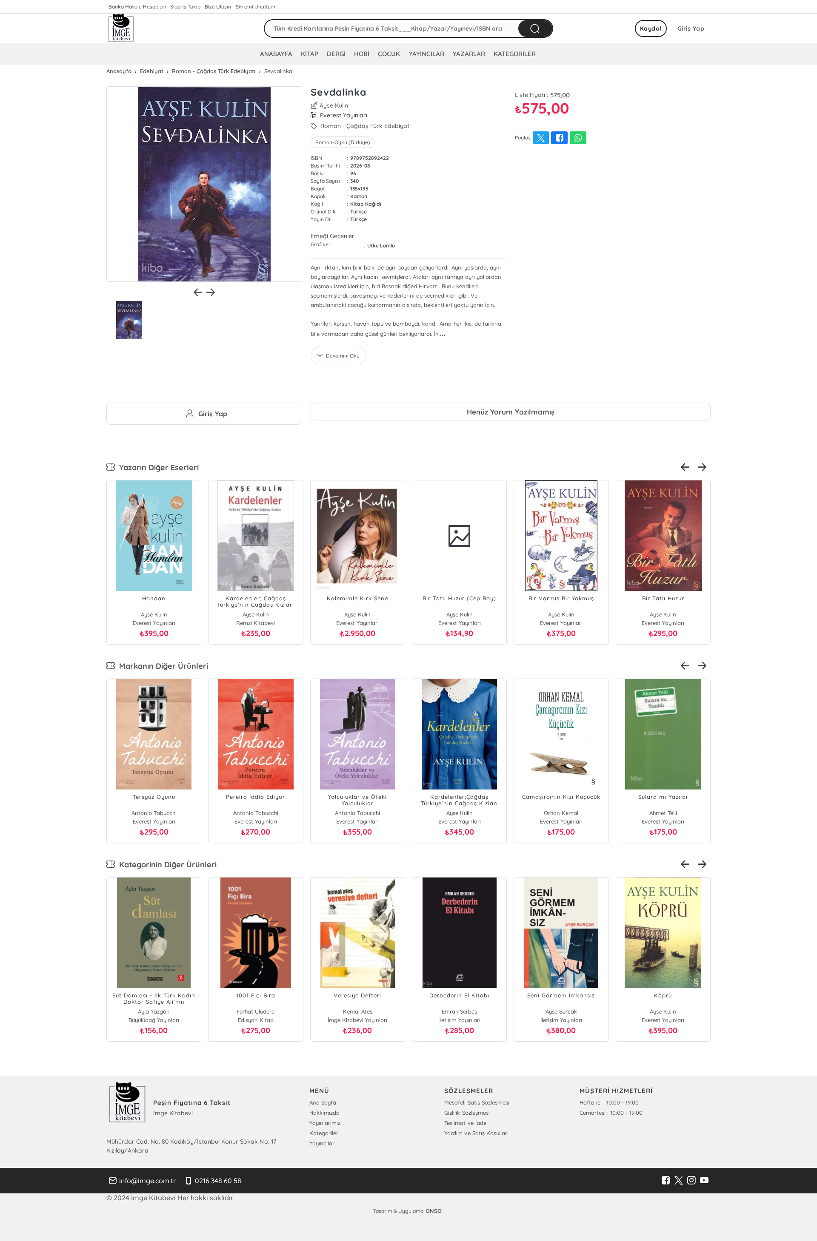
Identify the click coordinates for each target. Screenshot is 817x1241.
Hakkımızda (324, 1112)
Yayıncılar (321, 1143)
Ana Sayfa (322, 1102)
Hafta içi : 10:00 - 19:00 (609, 1102)
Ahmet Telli (663, 812)
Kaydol (651, 28)
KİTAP (309, 54)
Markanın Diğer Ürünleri (161, 666)
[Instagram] (691, 1180)
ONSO (434, 1210)
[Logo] (121, 28)
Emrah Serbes (459, 1011)
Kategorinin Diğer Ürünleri (166, 864)
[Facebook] (666, 1180)
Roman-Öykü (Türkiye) (342, 142)
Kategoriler (323, 1133)
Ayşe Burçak (561, 1011)
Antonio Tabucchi (154, 812)
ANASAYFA (276, 54)
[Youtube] (704, 1180)
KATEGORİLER (515, 54)
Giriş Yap (691, 28)
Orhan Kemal (561, 812)
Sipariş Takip (185, 6)
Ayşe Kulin (334, 105)
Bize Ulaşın (218, 6)
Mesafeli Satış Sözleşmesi (476, 1102)
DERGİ (336, 54)
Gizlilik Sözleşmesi (466, 1112)
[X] (678, 1180)
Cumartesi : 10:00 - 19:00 (611, 1112)
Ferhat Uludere (255, 1011)
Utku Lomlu (381, 245)
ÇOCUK (389, 54)
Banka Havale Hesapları (137, 6)
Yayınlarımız (324, 1122)
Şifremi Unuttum (255, 6)
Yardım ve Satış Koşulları (476, 1133)
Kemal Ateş (357, 1011)
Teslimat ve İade (465, 1122)
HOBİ (361, 54)
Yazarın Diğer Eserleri (157, 467)
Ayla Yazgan (154, 1011)
